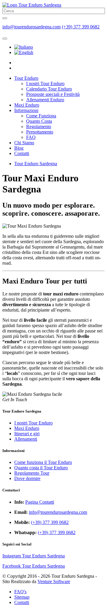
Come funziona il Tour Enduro (43, 462)
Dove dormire (27, 478)
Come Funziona (41, 115)
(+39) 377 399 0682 (81, 26)
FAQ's (20, 591)
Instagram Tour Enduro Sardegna (33, 555)
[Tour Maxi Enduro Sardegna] (23, 47)
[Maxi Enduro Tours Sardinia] (23, 52)
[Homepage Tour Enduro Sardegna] (31, 4)
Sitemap (21, 597)
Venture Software (53, 581)
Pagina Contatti (39, 502)
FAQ (31, 137)
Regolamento (38, 126)
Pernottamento (39, 131)
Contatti (21, 153)
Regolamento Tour (31, 473)
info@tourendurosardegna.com (31, 26)
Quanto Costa (39, 121)
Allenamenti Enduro (45, 99)
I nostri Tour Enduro (45, 83)
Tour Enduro (26, 78)
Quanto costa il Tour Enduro (41, 467)
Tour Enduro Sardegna (35, 163)
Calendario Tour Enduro (49, 88)
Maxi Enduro (26, 105)
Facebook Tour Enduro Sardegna (33, 565)
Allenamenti (25, 439)
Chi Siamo (24, 142)
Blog (18, 148)
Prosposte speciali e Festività (53, 94)
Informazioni (26, 110)
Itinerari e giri (27, 433)
